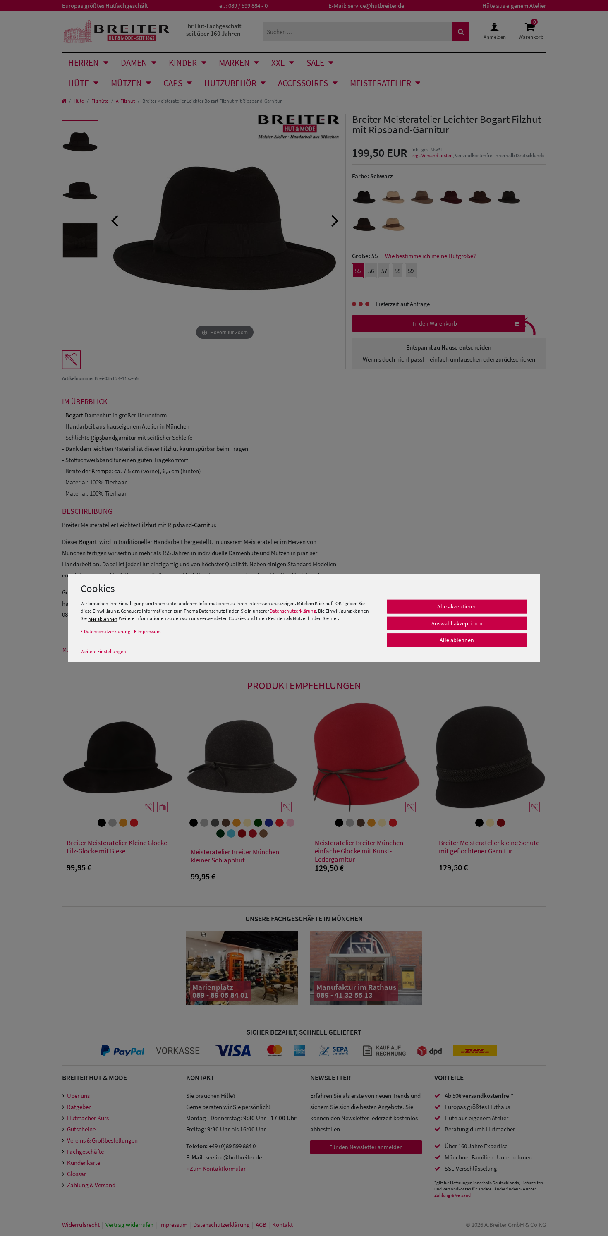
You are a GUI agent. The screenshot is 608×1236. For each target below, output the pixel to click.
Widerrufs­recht (81, 1225)
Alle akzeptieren (457, 606)
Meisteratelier (380, 83)
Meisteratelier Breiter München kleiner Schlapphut (235, 856)
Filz (165, 449)
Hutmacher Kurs (88, 1118)
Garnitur (204, 525)
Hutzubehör (230, 83)
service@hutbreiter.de (376, 6)
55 (358, 271)
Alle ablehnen (457, 640)
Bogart (74, 415)
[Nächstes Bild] (335, 219)
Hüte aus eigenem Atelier (514, 6)
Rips (96, 437)
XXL (278, 62)
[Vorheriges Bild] (114, 219)
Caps (172, 83)
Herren (83, 62)
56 (371, 271)
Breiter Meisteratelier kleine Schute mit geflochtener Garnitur (489, 846)
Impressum (173, 1225)
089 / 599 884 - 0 (248, 6)
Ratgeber (79, 1107)
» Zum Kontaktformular (216, 1168)
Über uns (78, 1095)
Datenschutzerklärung (293, 611)
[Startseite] (64, 101)
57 (384, 271)
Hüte (78, 83)
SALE (315, 62)
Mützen (126, 83)
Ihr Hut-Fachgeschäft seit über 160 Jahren (214, 29)
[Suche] (460, 31)
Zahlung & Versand (91, 1185)
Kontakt (282, 1225)
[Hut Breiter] (116, 31)
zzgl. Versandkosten (432, 155)
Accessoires (303, 83)
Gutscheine (81, 1129)
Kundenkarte (83, 1163)
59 (411, 271)
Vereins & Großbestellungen (102, 1140)
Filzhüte (99, 101)
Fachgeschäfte (85, 1151)
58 (397, 271)
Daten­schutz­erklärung (221, 1225)
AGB (261, 1225)
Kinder (183, 62)
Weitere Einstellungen (103, 651)
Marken (234, 62)
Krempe (101, 471)
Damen (134, 62)
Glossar (76, 1174)
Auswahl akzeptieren (457, 623)
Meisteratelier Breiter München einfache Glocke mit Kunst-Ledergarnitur (359, 850)
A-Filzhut (125, 101)
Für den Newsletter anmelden (366, 1147)
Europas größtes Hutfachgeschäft (105, 6)
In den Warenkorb (435, 323)
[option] (80, 141)
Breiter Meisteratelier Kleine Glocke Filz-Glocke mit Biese (117, 846)
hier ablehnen (102, 619)
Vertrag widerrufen (129, 1225)
